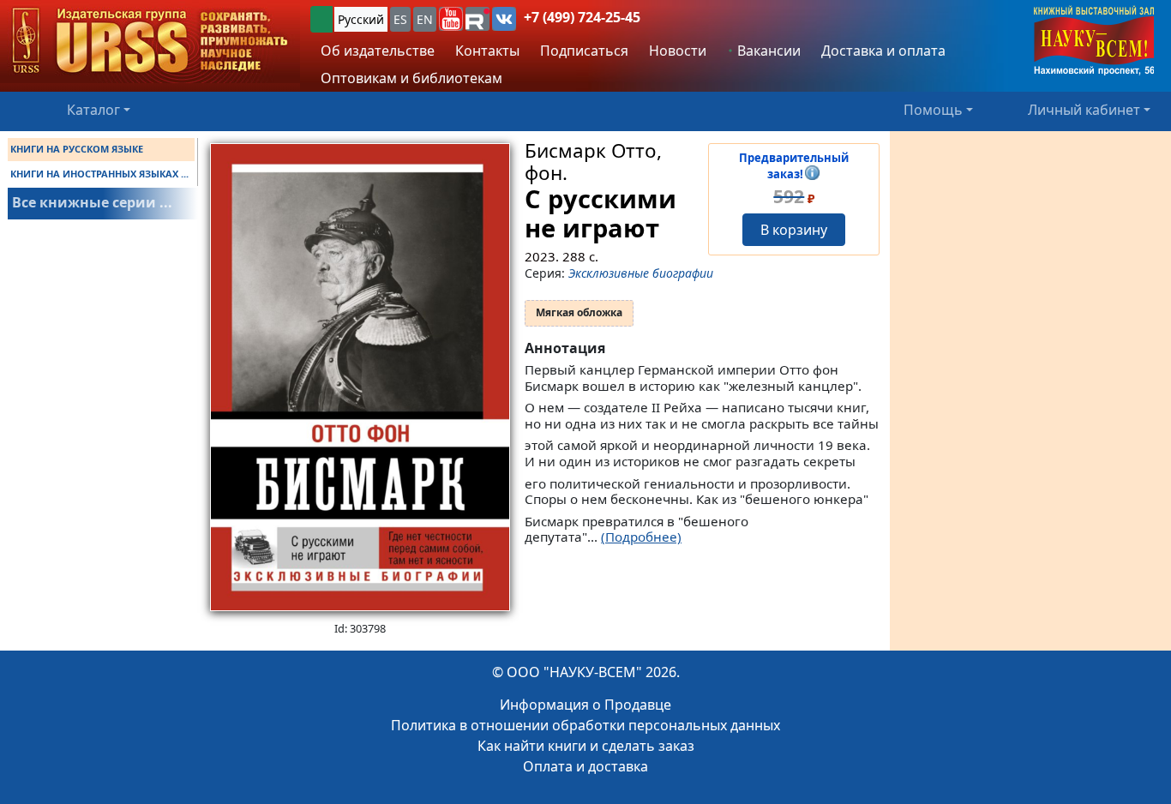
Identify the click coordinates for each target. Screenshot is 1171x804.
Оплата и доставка (585, 766)
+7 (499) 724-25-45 (582, 17)
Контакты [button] (487, 50)
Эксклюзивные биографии (640, 273)
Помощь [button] (933, 109)
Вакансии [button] (767, 50)
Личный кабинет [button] (1084, 109)
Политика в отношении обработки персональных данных (585, 725)
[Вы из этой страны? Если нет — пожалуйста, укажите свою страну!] (321, 19)
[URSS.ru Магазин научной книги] (150, 41)
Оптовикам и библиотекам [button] (411, 78)
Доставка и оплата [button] (883, 50)
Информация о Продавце (585, 704)
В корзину (793, 229)
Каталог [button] (93, 109)
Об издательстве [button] (378, 50)
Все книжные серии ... (92, 202)
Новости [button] (677, 50)
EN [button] (425, 19)
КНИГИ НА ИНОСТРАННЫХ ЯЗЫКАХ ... (99, 173)
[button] (451, 19)
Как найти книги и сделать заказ (585, 745)
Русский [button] (361, 19)
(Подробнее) (641, 536)
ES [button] (400, 19)
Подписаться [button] (584, 50)
